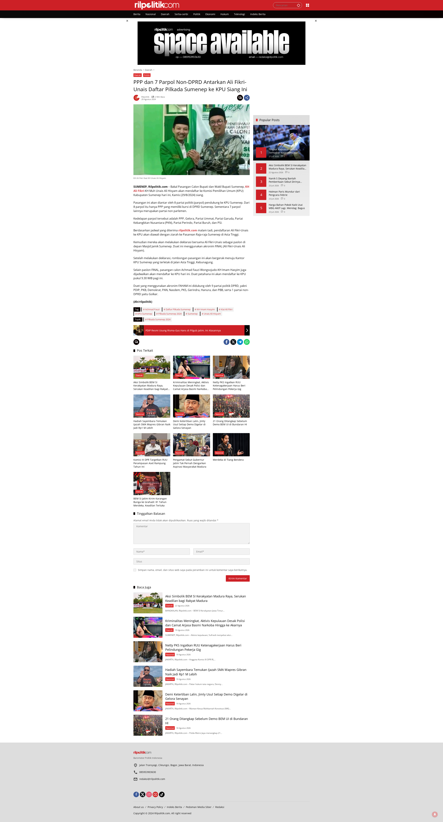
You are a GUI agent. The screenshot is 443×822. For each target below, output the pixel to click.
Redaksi (219, 807)
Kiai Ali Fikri (226, 309)
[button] (298, 5)
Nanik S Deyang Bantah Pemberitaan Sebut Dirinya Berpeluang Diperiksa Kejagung (287, 180)
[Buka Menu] (307, 5)
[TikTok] (162, 794)
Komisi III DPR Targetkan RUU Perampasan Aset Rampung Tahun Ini (150, 463)
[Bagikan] (247, 98)
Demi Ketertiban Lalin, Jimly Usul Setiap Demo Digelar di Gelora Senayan (189, 424)
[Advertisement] (281, 90)
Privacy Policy (155, 807)
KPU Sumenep (144, 313)
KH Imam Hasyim (206, 309)
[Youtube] (155, 794)
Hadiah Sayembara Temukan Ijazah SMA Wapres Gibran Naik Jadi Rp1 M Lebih (151, 424)
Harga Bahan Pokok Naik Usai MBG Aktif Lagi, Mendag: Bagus (287, 206)
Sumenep (193, 313)
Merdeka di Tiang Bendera (228, 459)
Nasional (219, 375)
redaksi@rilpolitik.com (152, 779)
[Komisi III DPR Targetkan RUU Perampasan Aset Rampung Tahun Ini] (151, 444)
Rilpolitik (145, 97)
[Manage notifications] (435, 814)
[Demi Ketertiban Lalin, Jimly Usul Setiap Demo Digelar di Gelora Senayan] (191, 406)
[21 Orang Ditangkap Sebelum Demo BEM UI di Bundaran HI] (231, 406)
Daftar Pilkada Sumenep (178, 309)
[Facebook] (226, 342)
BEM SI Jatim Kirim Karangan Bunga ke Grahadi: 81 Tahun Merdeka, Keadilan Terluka (150, 502)
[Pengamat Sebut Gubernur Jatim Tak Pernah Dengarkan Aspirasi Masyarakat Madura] (191, 444)
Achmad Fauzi (152, 309)
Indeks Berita (174, 807)
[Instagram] (149, 794)
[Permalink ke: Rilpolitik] (137, 98)
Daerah (137, 75)
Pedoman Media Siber (198, 807)
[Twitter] (233, 342)
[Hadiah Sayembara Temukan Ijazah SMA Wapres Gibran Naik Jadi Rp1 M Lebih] (151, 406)
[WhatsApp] (247, 342)
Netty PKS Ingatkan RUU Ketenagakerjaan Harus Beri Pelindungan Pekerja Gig (229, 386)
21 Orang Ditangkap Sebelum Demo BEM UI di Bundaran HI (230, 422)
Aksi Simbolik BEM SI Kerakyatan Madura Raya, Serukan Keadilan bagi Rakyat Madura (150, 386)
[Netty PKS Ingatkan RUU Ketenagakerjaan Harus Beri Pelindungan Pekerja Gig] (231, 367)
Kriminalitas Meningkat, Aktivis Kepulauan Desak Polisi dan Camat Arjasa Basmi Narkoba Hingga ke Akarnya (191, 386)
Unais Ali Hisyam (212, 313)
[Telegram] (240, 342)
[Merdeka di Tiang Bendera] (231, 444)
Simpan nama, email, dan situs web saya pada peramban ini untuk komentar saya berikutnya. (192, 570)
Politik (147, 75)
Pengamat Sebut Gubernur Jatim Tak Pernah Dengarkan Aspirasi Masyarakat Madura (189, 463)
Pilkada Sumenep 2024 (170, 313)
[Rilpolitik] (199, 5)
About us (138, 807)
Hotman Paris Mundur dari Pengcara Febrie (284, 193)
